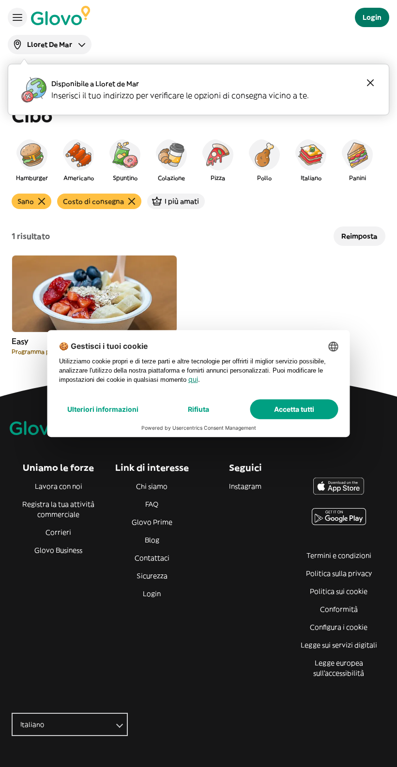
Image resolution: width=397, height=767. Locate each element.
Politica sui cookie (338, 591)
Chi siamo (152, 486)
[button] (32, 159)
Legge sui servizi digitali (339, 645)
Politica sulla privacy (339, 573)
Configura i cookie (338, 627)
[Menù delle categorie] (17, 17)
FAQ (151, 504)
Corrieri (58, 532)
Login (152, 593)
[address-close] (370, 82)
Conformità (339, 609)
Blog (152, 540)
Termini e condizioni (338, 555)
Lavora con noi (58, 486)
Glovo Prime (152, 522)
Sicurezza (152, 575)
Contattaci (152, 558)
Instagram (245, 486)
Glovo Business (58, 550)
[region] (198, 159)
